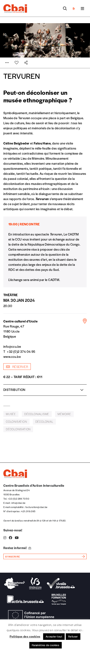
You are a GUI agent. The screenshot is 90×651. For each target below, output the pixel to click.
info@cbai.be (19, 502)
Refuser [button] (73, 636)
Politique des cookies (25, 636)
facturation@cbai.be (36, 507)
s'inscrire (12, 556)
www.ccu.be (12, 356)
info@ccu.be (12, 346)
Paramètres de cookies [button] (45, 645)
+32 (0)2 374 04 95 (21, 351)
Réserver (20, 366)
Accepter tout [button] (54, 636)
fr (74, 8)
